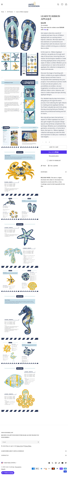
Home (2, 11)
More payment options (54, 155)
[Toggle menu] (2, 4)
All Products (10, 11)
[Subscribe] (38, 442)
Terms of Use (19, 446)
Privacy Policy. (27, 446)
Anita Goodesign (9, 467)
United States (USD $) (9, 462)
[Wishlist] (62, 4)
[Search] (58, 4)
